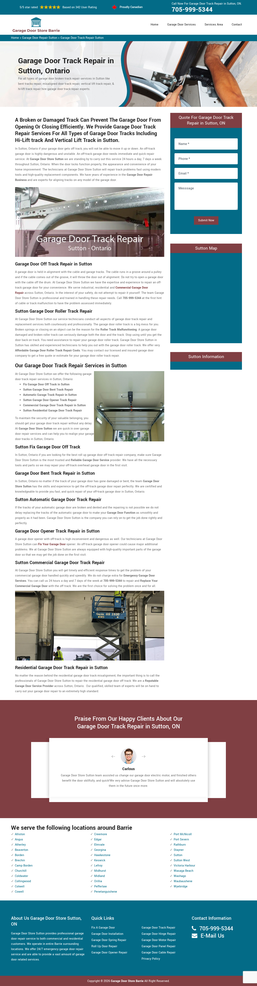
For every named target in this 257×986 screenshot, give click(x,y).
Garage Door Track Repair (158, 928)
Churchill (21, 871)
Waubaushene (183, 881)
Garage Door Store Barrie (127, 981)
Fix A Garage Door (103, 928)
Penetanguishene (105, 892)
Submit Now (206, 220)
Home (154, 24)
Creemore (100, 834)
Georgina (100, 850)
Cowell (19, 892)
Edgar (98, 839)
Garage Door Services (181, 24)
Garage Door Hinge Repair (159, 934)
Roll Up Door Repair (104, 946)
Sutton (178, 855)
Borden (19, 855)
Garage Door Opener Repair (109, 952)
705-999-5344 (192, 9)
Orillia (98, 881)
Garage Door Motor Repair (159, 940)
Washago (180, 876)
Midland (99, 876)
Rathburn (180, 845)
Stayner (179, 850)
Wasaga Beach (183, 871)
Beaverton (21, 850)
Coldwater (21, 876)
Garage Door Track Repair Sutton (82, 38)
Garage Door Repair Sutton (39, 38)
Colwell (19, 886)
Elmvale (99, 845)
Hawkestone (102, 855)
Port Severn (181, 839)
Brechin (20, 860)
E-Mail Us (212, 936)
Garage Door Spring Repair (108, 940)
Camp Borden (24, 866)
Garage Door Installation (107, 934)
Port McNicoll (183, 834)
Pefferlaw (100, 886)
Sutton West (182, 860)
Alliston (20, 834)
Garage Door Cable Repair (158, 952)
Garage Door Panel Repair (158, 946)
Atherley (20, 845)
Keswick (99, 860)
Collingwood (23, 881)
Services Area (214, 24)
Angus (19, 839)
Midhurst (100, 871)
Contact (237, 24)
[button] (116, 756)
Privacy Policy (151, 959)
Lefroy (98, 866)
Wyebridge (181, 886)
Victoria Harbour (184, 866)
